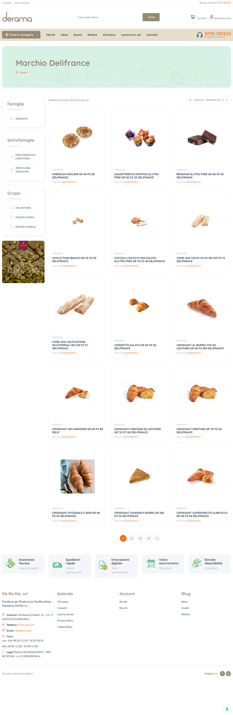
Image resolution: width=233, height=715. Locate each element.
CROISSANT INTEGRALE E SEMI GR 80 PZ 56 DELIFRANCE (76, 514)
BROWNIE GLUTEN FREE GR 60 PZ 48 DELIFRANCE (200, 175)
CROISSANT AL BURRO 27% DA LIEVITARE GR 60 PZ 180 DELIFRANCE (200, 346)
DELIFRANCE (69, 181)
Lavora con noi (131, 34)
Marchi (50, 34)
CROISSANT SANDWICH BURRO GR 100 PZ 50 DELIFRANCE (139, 514)
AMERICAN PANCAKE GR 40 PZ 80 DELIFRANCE (73, 175)
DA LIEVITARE (23, 207)
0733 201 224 (26, 624)
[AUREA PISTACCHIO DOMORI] (23, 282)
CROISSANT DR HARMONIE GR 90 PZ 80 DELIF (77, 430)
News (64, 34)
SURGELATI (57, 169)
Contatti (152, 34)
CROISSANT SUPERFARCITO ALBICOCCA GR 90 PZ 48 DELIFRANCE (202, 514)
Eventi (78, 34)
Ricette (92, 34)
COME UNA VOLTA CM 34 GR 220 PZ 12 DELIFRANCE (201, 259)
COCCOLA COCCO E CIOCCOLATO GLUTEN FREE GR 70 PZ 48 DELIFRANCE (139, 259)
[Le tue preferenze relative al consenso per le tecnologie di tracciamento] (227, 709)
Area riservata (22, 3)
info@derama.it (22, 630)
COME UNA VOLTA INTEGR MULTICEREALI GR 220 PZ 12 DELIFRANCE (70, 345)
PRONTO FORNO (25, 217)
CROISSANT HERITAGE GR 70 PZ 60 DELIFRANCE (199, 430)
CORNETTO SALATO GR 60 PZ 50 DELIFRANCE (135, 346)
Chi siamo (7, 3)
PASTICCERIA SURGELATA (23, 169)
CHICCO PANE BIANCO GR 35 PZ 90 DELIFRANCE (74, 259)
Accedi (123, 601)
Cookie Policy (64, 626)
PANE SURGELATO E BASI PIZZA (26, 156)
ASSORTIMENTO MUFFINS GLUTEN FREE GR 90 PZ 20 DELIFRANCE (136, 175)
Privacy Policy (65, 620)
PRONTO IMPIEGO (26, 226)
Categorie (21, 34)
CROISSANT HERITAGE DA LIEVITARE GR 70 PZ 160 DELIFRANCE (137, 430)
